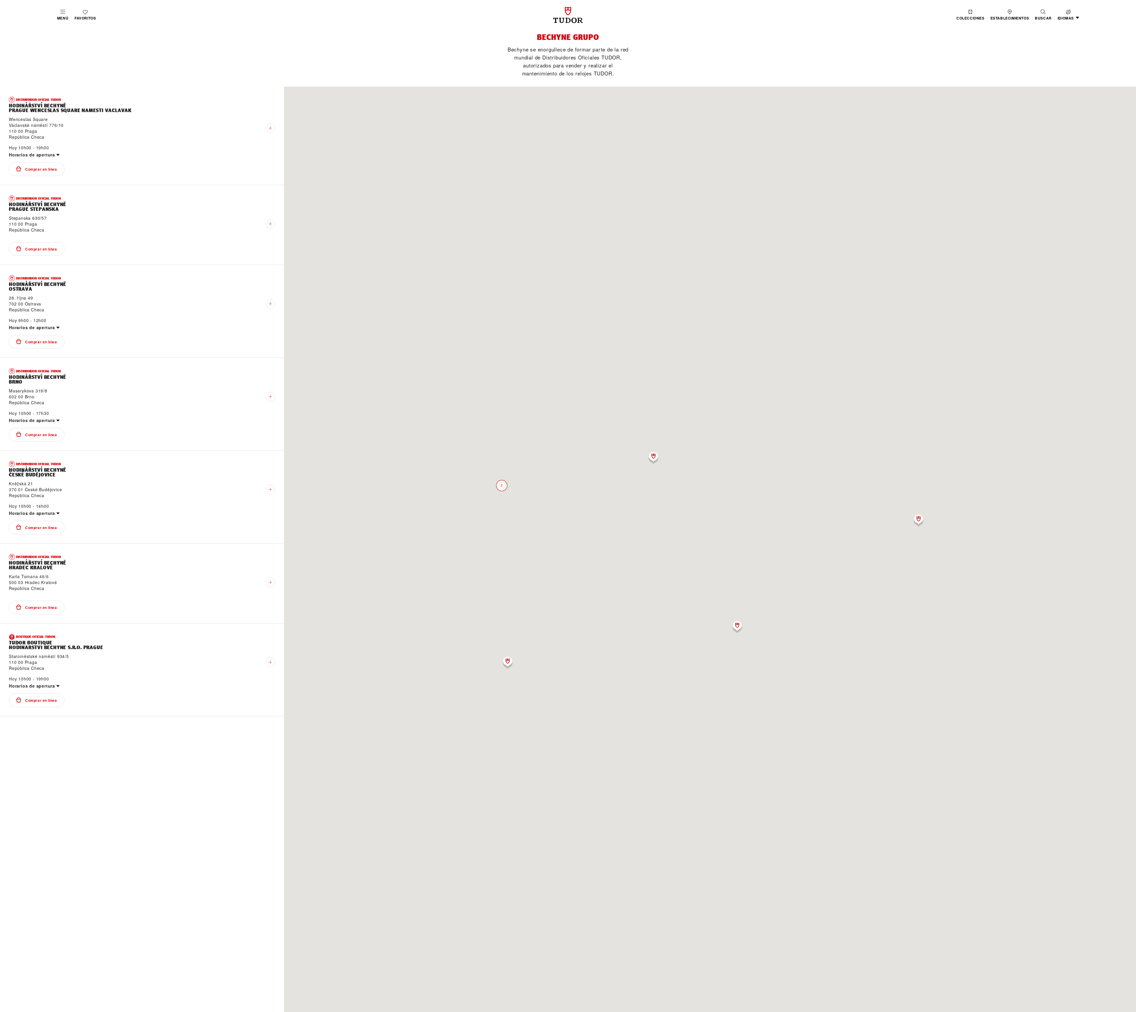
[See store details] (270, 128)
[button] (1043, 15)
